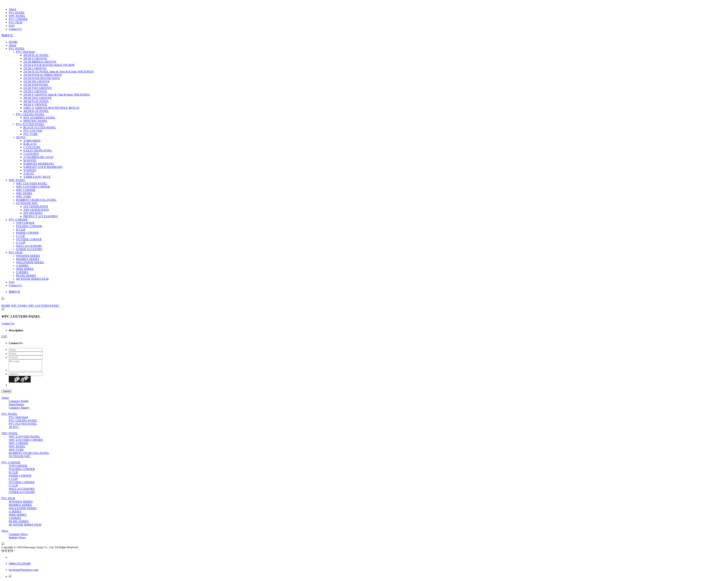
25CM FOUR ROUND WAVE (41, 78)
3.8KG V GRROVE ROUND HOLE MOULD (51, 107)
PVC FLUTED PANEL (30, 124)
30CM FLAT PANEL (36, 101)
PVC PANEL (17, 12)
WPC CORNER (25, 190)
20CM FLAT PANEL (36, 55)
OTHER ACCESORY (29, 249)
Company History (19, 407)
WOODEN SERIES (28, 255)
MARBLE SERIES (27, 259)
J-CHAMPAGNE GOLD (38, 157)
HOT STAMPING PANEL (39, 117)
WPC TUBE (23, 196)
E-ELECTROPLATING (37, 150)
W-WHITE (29, 170)
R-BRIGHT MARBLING (38, 163)
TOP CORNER (25, 222)
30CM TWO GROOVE (37, 97)
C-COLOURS (31, 147)
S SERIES (22, 272)
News (4, 530)
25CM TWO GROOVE (37, 88)
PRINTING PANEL (35, 120)
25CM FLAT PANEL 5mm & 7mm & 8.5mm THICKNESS (58, 71)
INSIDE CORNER (27, 232)
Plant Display (16, 404)
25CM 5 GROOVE (34, 68)
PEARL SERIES (26, 275)
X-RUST (28, 173)
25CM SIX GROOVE (36, 81)
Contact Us (15, 29)
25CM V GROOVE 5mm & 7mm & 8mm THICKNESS (56, 94)
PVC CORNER (18, 19)
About (12, 9)
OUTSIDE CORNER (29, 239)
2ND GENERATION (36, 209)
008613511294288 (19, 563)
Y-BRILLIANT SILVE (37, 176)
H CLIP (20, 229)
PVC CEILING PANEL (30, 114)
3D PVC (21, 137)
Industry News (17, 537)
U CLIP (20, 242)
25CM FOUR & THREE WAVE (42, 74)
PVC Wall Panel (25, 51)
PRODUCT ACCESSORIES (40, 216)
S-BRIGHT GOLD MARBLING (43, 167)
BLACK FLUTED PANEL (39, 127)
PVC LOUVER (32, 130)
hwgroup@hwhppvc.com (23, 569)
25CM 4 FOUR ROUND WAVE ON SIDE (49, 65)
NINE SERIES (25, 268)
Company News (18, 534)
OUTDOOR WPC (27, 203)
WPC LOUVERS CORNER (33, 186)
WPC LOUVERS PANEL (31, 183)
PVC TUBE (30, 134)
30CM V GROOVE (35, 104)
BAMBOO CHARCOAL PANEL (36, 199)
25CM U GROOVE (35, 91)
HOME (13, 41)
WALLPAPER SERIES (30, 262)
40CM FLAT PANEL (36, 111)
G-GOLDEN (31, 153)
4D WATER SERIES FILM (32, 278)
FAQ (12, 25)
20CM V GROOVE (35, 58)
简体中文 (7, 35)
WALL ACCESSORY (29, 245)
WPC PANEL (17, 15)
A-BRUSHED (32, 140)
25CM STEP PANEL (36, 84)
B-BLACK (30, 143)
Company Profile (18, 401)
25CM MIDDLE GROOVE (39, 61)
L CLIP (20, 236)
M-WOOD (29, 160)
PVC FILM (15, 22)
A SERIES (22, 265)
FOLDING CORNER (29, 226)
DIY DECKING (33, 213)
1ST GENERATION (35, 206)
